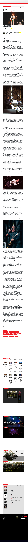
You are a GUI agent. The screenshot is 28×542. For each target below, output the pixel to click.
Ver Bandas (10, 517)
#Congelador (12, 333)
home (4, 6)
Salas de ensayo (11, 516)
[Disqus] (13, 347)
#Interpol (16, 336)
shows (9, 6)
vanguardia (7, 6)
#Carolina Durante (6, 336)
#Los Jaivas (5, 333)
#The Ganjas (8, 333)
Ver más (11, 495)
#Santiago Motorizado (17, 333)
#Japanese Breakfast (11, 336)
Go (26, 519)
